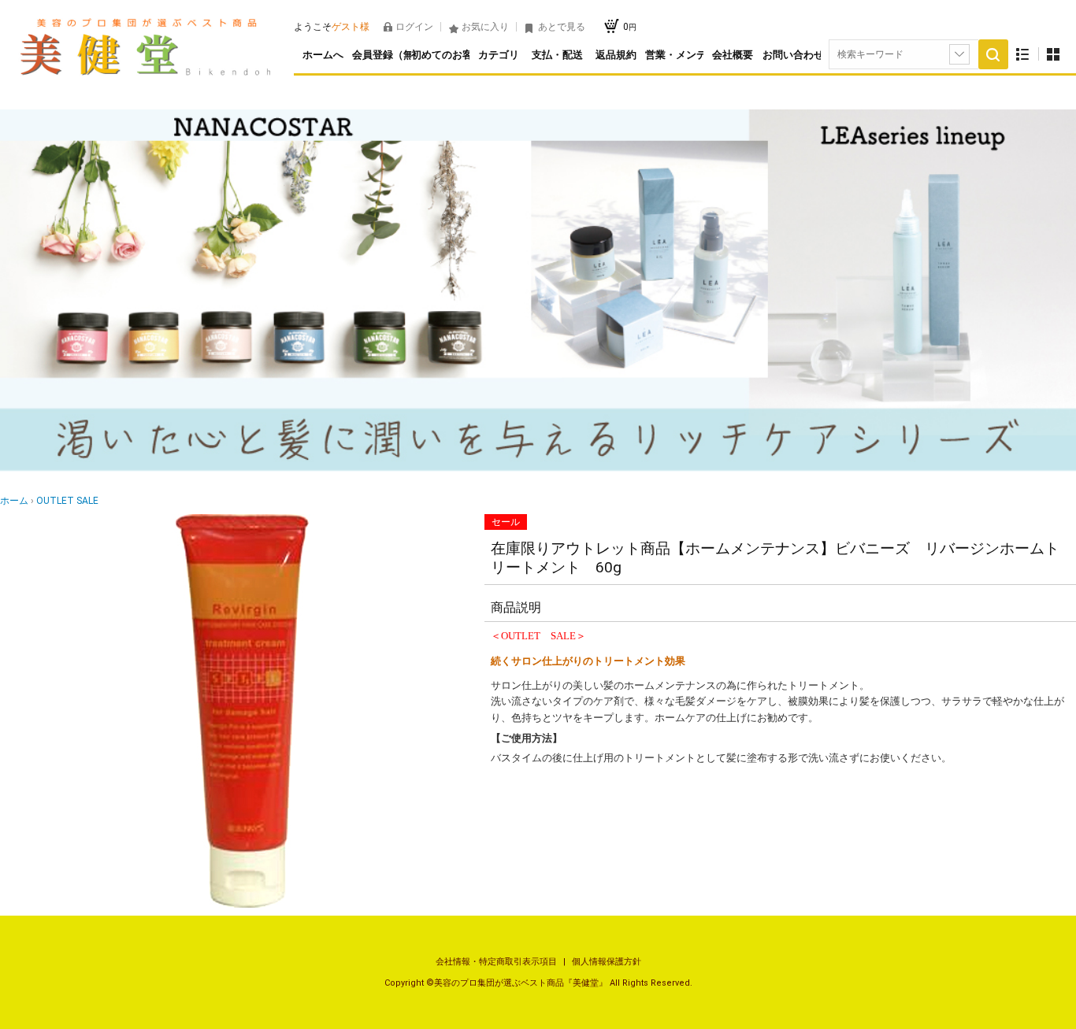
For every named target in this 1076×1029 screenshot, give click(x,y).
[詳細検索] (959, 54)
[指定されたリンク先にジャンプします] (538, 468)
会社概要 (732, 55)
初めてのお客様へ (440, 55)
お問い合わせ (791, 55)
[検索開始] (993, 54)
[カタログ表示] (1053, 54)
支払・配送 (557, 55)
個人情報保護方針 (606, 962)
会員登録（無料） (381, 55)
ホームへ (322, 55)
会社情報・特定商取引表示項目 (497, 962)
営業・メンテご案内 (674, 55)
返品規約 (616, 55)
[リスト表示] (1022, 54)
